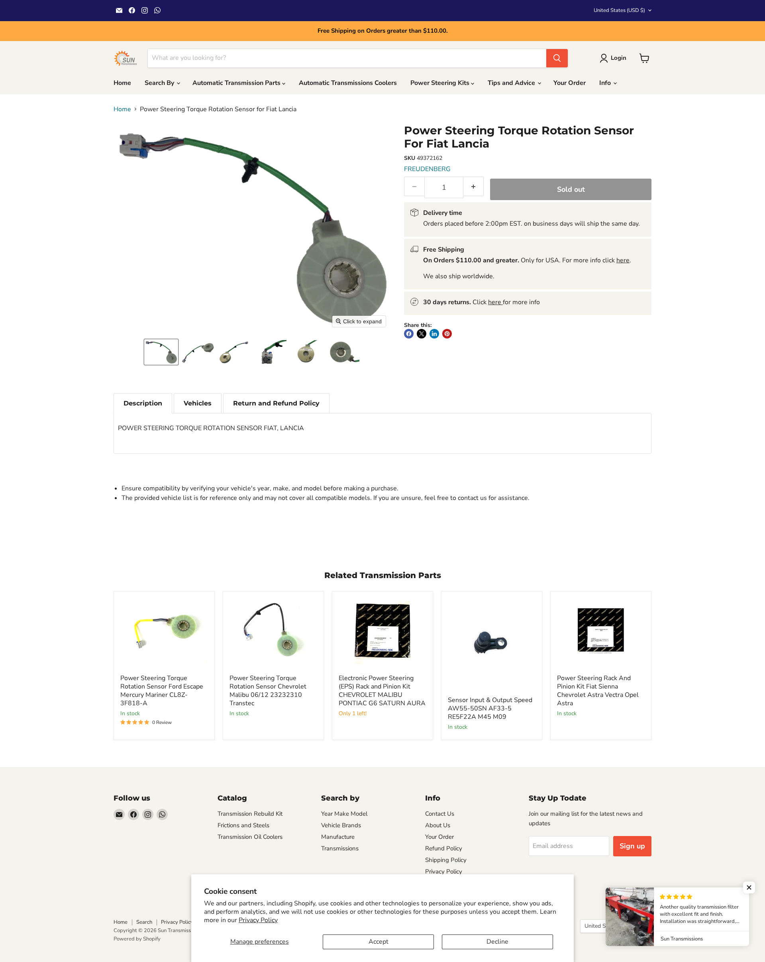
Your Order (569, 83)
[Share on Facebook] (409, 333)
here (623, 260)
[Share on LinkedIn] (434, 333)
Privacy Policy (258, 920)
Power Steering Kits (440, 83)
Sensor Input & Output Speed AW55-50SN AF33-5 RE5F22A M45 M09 (490, 708)
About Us (437, 825)
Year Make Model (344, 814)
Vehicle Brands (341, 825)
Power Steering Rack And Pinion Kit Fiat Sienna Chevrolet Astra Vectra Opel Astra (598, 691)
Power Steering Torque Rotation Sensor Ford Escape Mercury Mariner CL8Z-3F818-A (161, 691)
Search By (160, 83)
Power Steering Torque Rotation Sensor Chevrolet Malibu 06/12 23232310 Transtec (268, 691)
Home (122, 83)
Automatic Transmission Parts (237, 83)
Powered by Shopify (137, 938)
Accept (378, 941)
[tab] (143, 403)
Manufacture (338, 837)
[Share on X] (421, 333)
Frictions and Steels (243, 825)
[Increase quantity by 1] (473, 187)
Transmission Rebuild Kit (250, 814)
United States (619, 10)
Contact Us (439, 814)
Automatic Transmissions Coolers (348, 83)
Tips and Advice (512, 83)
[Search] (557, 58)
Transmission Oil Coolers (250, 837)
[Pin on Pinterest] (447, 333)
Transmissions (340, 848)
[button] (161, 352)
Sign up (632, 846)
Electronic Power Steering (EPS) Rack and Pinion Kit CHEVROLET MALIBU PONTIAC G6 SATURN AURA (382, 691)
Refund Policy (443, 848)
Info (605, 83)
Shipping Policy (446, 860)
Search (144, 922)
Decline (497, 941)
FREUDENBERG (427, 169)
